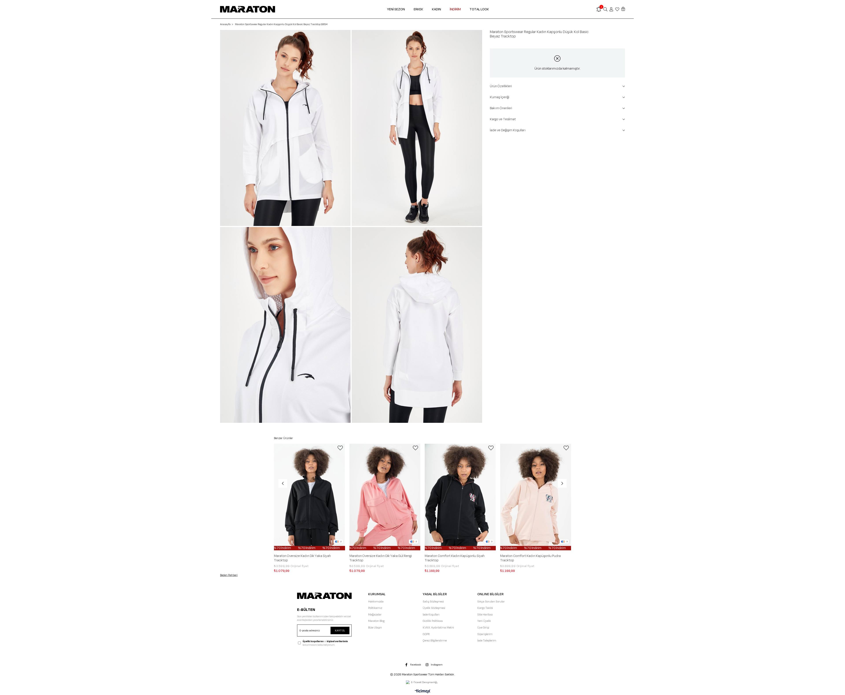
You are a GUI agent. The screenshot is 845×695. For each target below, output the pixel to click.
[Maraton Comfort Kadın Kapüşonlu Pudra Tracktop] (535, 497)
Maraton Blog (376, 621)
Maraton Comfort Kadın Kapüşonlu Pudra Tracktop (530, 558)
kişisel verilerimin (337, 641)
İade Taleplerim (486, 641)
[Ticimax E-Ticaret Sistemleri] (422, 691)
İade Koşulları (431, 615)
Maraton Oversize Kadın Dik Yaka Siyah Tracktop (302, 558)
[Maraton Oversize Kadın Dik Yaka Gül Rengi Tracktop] (385, 497)
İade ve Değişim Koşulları (508, 130)
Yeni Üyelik (484, 621)
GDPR (426, 634)
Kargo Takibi (485, 608)
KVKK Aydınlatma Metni (438, 628)
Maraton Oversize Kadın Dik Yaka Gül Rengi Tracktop (380, 558)
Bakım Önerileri (501, 108)
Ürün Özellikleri (501, 86)
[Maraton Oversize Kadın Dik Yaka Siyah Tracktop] (309, 497)
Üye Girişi (483, 628)
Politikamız (375, 608)
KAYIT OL (340, 630)
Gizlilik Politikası (433, 621)
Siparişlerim (484, 634)
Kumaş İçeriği (499, 97)
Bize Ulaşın (375, 628)
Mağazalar (375, 615)
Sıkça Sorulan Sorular (491, 602)
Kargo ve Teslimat (503, 119)
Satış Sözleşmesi (433, 602)
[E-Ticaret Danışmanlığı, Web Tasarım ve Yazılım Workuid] (422, 682)
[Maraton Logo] (324, 596)
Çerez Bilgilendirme (435, 641)
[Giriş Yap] (611, 9)
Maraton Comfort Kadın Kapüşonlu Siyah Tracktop (455, 558)
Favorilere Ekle (340, 448)
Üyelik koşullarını (313, 641)
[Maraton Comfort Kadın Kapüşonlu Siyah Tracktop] (460, 497)
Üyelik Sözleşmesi (434, 608)
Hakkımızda (376, 602)
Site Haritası (485, 615)
